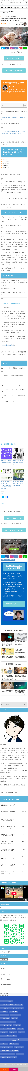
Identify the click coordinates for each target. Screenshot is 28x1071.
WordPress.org (7, 984)
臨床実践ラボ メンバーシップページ (8, 1054)
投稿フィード (6, 974)
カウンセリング (17, 1025)
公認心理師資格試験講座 (7, 560)
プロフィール (3, 7)
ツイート (2, 908)
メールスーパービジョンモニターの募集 (8, 1035)
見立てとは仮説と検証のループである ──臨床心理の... (8, 819)
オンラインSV (24, 7)
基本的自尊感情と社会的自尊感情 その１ (8, 812)
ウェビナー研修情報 (10, 12)
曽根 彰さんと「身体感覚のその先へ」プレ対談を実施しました (18, 483)
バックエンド (4, 1032)
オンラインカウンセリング (17, 7)
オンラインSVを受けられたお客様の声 (8, 1021)
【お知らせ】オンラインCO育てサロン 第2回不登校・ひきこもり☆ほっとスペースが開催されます (6, 485)
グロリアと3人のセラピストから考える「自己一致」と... (8, 827)
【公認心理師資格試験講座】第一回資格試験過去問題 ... (8, 850)
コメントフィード (8, 979)
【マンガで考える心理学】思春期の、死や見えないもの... (8, 842)
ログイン (5, 969)
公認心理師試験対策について (7, 1047)
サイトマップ (20, 1028)
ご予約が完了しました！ (16, 1015)
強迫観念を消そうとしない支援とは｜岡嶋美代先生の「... (8, 835)
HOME (3, 1001)
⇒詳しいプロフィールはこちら (8, 792)
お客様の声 (3, 12)
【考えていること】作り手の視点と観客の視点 (18, 462)
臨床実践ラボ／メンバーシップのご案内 (8, 1057)
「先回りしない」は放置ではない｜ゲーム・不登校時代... (8, 865)
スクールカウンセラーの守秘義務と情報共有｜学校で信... (8, 804)
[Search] (25, 704)
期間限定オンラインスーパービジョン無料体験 (10, 1050)
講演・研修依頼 (20, 1054)
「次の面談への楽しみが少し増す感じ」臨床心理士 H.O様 (12, 1008)
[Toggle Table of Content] (24, 105)
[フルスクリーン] (26, 900)
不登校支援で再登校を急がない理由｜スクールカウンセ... (8, 872)
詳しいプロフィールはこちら (16, 97)
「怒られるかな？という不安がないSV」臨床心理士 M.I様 (12, 1004)
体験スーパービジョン (14, 1043)
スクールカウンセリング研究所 (13, 1064)
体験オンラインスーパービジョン (14, 70)
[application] (14, 893)
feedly (14, 549)
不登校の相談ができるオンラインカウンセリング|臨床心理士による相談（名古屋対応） (14, 1039)
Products (9, 1001)
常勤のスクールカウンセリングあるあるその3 (6, 461)
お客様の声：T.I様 (5, 1015)
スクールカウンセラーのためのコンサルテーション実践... (8, 857)
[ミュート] (23, 900)
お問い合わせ (4, 1011)
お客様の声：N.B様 (13, 1011)
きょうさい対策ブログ (8, 345)
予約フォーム (4, 1043)
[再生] (2, 900)
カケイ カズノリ (19, 24)
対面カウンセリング (10, 7)
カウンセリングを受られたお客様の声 (8, 1028)
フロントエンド (12, 1032)
